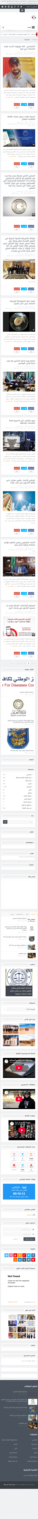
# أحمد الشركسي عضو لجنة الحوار (23, 53)
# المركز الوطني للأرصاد (25, 487)
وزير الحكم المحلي (27, 368)
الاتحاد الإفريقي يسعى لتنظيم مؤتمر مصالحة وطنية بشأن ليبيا (19, 544)
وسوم (12, 914)
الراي (30, 790)
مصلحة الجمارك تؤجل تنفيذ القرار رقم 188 (22, 750)
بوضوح (30, 793)
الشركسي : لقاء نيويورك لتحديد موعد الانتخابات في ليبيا (19, 48)
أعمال (27, 914)
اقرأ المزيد (9, 97)
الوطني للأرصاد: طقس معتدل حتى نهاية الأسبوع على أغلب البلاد (20, 482)
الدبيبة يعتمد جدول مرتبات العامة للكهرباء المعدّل (21, 118)
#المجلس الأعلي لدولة (26, 193)
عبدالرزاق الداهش (26, 805)
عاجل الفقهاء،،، (22, 953)
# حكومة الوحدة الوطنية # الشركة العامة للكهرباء (19, 124)
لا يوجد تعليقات (9, 53)
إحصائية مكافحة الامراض (27, 692)
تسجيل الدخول (29, 1262)
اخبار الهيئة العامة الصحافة (24, 777)
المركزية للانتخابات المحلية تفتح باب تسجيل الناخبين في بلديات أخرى (20, 607)
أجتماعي (29, 774)
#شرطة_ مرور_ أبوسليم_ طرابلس (23, 427)
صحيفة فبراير (28, 799)
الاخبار (30, 783)
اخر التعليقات (20, 914)
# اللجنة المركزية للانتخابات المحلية (23, 612)
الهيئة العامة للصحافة (9, 1507)
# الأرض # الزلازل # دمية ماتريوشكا (23, 308)
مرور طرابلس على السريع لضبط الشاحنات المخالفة (22, 422)
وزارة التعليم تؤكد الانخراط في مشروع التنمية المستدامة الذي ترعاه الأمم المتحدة (21, 721)
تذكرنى (15, 1262)
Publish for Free (12, 1325)
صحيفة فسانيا (28, 802)
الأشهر (33, 914)
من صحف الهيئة (27, 808)
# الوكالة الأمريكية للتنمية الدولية (23, 255)
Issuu (33, 1325)
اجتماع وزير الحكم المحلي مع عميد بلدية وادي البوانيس (20, 362)
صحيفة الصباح (28, 796)
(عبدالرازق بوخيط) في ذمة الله (18, 945)
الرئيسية (19, 52)
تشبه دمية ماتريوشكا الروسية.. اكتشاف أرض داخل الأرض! (22, 302)
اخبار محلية (29, 780)
